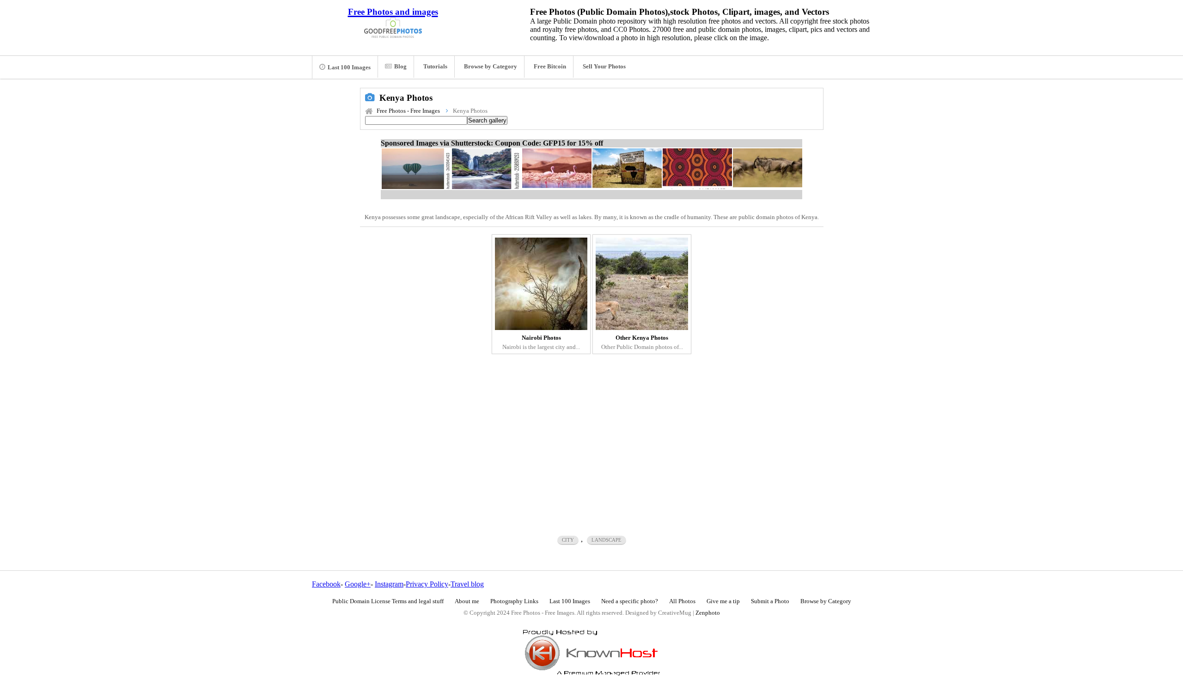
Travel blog (467, 584)
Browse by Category (490, 66)
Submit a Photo (770, 601)
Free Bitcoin (550, 66)
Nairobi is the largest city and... (541, 342)
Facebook (326, 584)
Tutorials (435, 66)
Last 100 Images (349, 67)
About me (467, 601)
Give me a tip (723, 601)
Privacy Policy (427, 584)
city (568, 540)
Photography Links (514, 601)
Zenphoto (707, 613)
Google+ (358, 584)
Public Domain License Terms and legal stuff (388, 601)
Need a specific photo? (629, 601)
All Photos (682, 601)
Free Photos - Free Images (408, 111)
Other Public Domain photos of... (642, 342)
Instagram (389, 584)
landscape (607, 540)
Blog (400, 66)
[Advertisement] (591, 438)
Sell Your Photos (604, 66)
